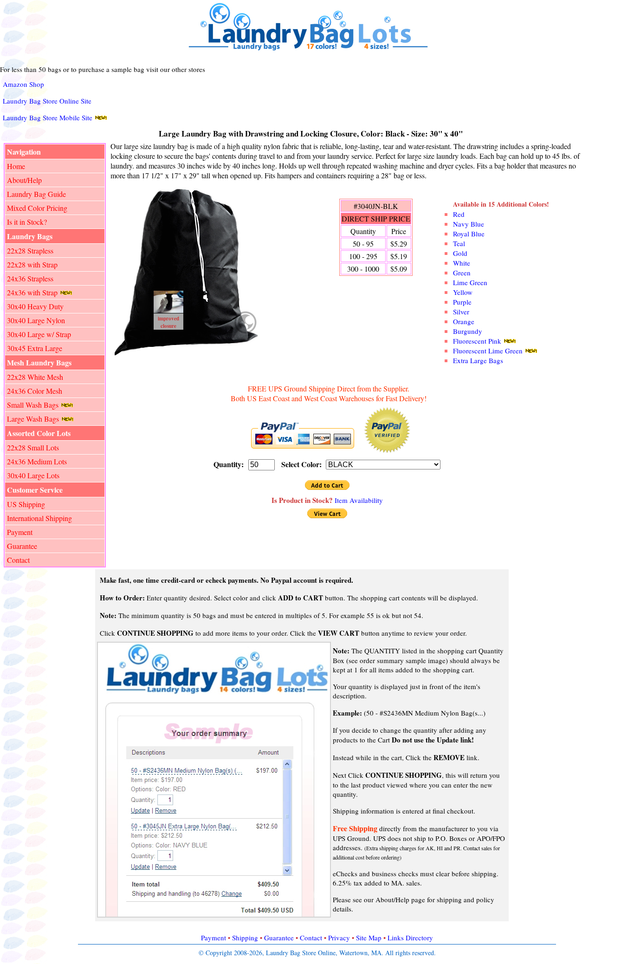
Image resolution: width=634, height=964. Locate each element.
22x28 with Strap (32, 264)
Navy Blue (468, 223)
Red (459, 214)
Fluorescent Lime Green (488, 350)
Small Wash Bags (32, 405)
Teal (459, 243)
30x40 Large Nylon (36, 320)
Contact (18, 560)
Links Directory (410, 937)
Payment (19, 532)
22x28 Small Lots (33, 447)
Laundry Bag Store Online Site (47, 100)
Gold (460, 253)
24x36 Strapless (30, 278)
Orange (463, 321)
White (461, 262)
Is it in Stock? (27, 222)
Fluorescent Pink (477, 340)
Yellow (462, 292)
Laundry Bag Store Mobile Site (47, 117)
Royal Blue (469, 233)
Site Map (369, 937)
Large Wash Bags (33, 418)
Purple (462, 301)
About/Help (24, 180)
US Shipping (26, 504)
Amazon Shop (23, 84)
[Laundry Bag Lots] (312, 50)
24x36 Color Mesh (34, 391)
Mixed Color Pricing (37, 208)
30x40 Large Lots (33, 475)
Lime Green (470, 282)
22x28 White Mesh (35, 377)
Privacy (339, 937)
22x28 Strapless (30, 250)
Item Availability (359, 500)
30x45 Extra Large (34, 348)
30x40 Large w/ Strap (39, 334)
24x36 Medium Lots (37, 461)
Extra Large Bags (478, 360)
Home (16, 166)
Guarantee (22, 546)
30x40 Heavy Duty (35, 306)
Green (462, 272)
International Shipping (39, 518)
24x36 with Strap (32, 292)
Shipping (245, 937)
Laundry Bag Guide (36, 194)
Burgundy (467, 331)
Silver (461, 311)
